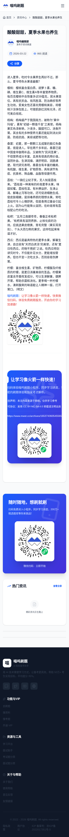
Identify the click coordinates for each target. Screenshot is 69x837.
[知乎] (34, 686)
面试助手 (8, 750)
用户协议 (21, 827)
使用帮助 (8, 788)
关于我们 (8, 781)
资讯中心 (22, 17)
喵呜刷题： (14, 295)
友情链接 (8, 801)
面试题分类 (9, 763)
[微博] (15, 686)
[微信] (6, 686)
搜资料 (6, 712)
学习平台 (8, 744)
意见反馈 (8, 794)
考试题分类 (9, 756)
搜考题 (6, 719)
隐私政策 (6, 827)
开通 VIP (7, 725)
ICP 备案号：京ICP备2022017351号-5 (44, 827)
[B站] (24, 686)
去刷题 (6, 706)
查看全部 (57, 586)
